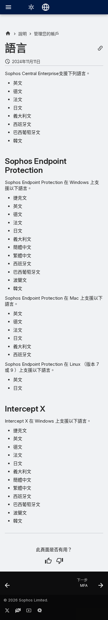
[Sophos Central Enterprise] (8, 34)
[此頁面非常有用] (48, 560)
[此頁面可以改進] (60, 560)
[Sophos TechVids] (29, 611)
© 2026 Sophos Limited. (26, 600)
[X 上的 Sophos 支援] (7, 611)
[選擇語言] (46, 7)
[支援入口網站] (18, 611)
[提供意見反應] (39, 611)
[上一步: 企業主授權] (7, 585)
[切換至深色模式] (31, 7)
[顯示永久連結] (100, 48)
